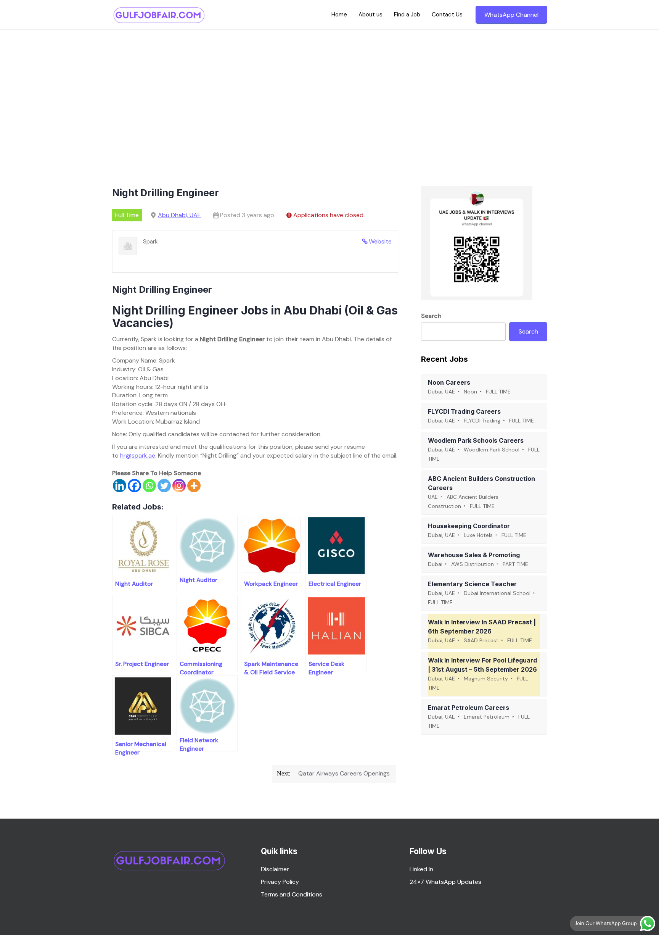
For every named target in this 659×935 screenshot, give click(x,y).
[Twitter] (164, 485)
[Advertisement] (329, 86)
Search (431, 316)
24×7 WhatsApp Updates (445, 882)
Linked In (421, 869)
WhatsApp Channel (511, 15)
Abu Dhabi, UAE (179, 215)
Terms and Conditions (291, 894)
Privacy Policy (280, 882)
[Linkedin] (119, 485)
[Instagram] (179, 485)
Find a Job (407, 14)
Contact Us (447, 14)
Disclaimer (275, 869)
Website (380, 241)
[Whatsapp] (149, 485)
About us (370, 14)
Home (339, 14)
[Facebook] (134, 485)
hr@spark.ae (137, 455)
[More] (194, 485)
